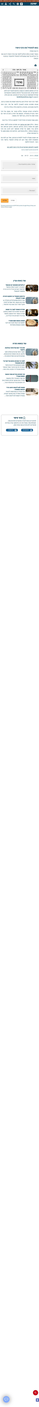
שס (22, 156)
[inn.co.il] (21, 4)
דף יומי (26, 156)
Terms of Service (5, 207)
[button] (37, 1400)
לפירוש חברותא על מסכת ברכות (29, 150)
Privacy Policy (30, 205)
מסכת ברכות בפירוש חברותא (23, 127)
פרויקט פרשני (24, 124)
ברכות (31, 156)
